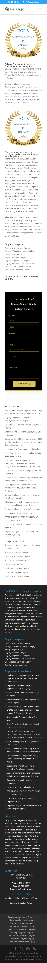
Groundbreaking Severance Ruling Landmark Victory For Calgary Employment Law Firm (21, 193)
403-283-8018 (24, 883)
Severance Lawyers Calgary (16, 552)
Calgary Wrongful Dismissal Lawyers (20, 263)
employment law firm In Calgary (18, 180)
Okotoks (24, 199)
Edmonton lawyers (30, 177)
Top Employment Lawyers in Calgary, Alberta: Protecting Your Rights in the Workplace (20, 487)
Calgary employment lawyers (17, 69)
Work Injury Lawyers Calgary (17, 568)
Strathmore (17, 202)
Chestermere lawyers (14, 174)
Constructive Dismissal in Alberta (18, 513)
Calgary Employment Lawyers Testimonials (23, 509)
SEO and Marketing (18, 953)
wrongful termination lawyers (22, 211)
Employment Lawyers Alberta (17, 186)
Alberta (27, 159)
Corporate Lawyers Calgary (16, 572)
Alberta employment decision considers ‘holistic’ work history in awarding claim (21, 154)
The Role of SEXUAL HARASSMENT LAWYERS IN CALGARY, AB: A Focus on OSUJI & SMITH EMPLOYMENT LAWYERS (22, 463)
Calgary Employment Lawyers (17, 260)
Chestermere (35, 171)
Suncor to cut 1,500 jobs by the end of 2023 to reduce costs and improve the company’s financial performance (23, 442)
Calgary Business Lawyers (16, 257)
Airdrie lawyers (17, 159)
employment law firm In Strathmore (20, 183)
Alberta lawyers (30, 168)
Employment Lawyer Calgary (17, 576)
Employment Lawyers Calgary (17, 248)
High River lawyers (12, 199)
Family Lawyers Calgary (15, 254)
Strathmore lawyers (32, 205)
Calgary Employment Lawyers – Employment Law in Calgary (20, 65)
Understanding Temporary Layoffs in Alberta (23, 449)
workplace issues (12, 208)
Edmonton (16, 177)
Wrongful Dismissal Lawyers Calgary (20, 251)
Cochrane (28, 174)
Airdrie (7, 159)
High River (36, 196)
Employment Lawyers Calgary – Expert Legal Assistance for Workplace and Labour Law (23, 678)
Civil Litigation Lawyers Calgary (18, 266)
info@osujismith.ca (24, 889)
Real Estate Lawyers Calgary (17, 269)
